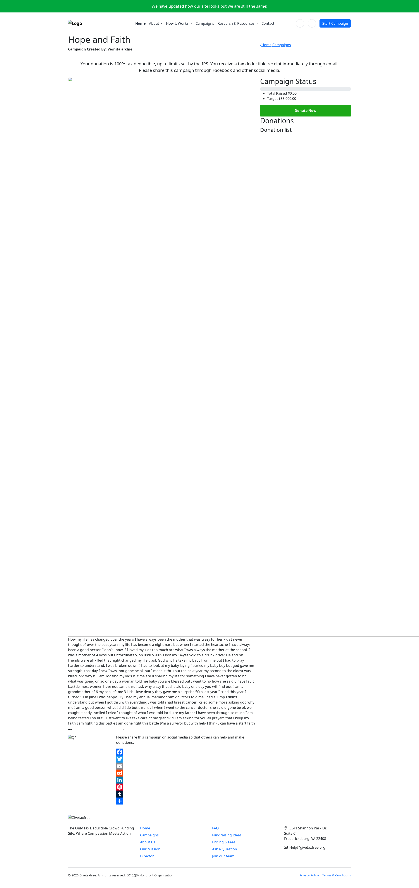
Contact (267, 23)
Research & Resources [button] (236, 23)
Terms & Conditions (336, 875)
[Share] (185, 801)
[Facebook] (185, 752)
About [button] (154, 23)
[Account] (312, 23)
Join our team (223, 856)
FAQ (215, 828)
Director (147, 856)
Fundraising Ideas (227, 835)
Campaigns (205, 23)
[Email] (185, 766)
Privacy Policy (309, 875)
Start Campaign (335, 23)
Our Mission (150, 849)
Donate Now (305, 110)
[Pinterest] (185, 787)
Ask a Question (224, 849)
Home (140, 23)
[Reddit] (185, 773)
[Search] (300, 23)
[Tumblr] (185, 794)
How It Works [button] (177, 23)
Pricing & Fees (223, 842)
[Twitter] (185, 759)
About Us (147, 842)
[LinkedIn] (185, 780)
